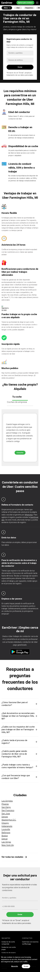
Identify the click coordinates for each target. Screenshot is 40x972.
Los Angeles (7, 801)
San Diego (6, 807)
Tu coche (17, 396)
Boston (5, 835)
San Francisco (8, 810)
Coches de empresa (17, 402)
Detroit (4, 839)
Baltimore (6, 832)
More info (14, 966)
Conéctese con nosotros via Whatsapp (30, 943)
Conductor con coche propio (9, 948)
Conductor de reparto (9, 953)
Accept (26, 966)
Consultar (20, 452)
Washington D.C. (9, 820)
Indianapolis (7, 826)
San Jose (6, 813)
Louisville (6, 829)
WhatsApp (29, 515)
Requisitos (29, 8)
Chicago (5, 823)
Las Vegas (6, 842)
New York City (8, 845)
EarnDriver (7, 3)
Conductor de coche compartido (8, 943)
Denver (5, 816)
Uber (18, 8)
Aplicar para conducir (25, 2)
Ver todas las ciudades (12, 857)
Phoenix (5, 804)
